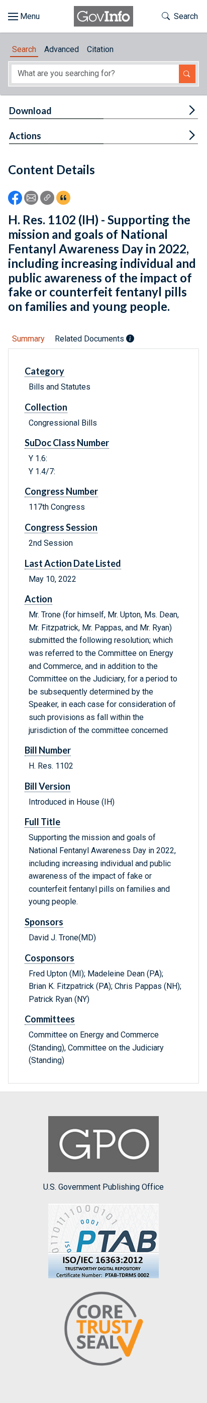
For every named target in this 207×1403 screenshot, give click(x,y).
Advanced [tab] (61, 49)
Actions (25, 135)
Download (30, 110)
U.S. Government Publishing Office (103, 1187)
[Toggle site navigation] (24, 17)
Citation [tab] (100, 49)
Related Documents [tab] (90, 338)
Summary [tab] (28, 338)
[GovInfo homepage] (103, 16)
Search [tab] (24, 49)
